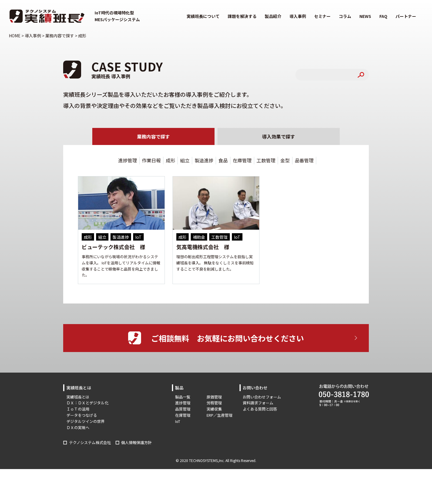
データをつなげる (81, 415)
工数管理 (266, 160)
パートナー (406, 16)
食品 (223, 160)
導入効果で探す (278, 136)
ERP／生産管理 (219, 415)
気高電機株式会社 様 (202, 247)
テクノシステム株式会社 (90, 442)
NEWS (365, 16)
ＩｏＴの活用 (77, 409)
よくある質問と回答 (260, 409)
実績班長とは (77, 397)
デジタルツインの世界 (85, 421)
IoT (177, 421)
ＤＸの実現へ (77, 427)
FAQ (383, 16)
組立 (185, 160)
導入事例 (297, 16)
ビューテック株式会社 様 (113, 247)
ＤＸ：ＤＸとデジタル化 (87, 403)
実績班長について (203, 16)
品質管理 (182, 409)
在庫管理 (242, 160)
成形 (170, 160)
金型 (285, 160)
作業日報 (151, 160)
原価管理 (214, 397)
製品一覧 (182, 397)
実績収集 (214, 409)
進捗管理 (127, 160)
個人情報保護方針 (136, 442)
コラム (345, 16)
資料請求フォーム (258, 403)
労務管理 (214, 403)
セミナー (322, 16)
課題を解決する (242, 16)
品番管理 (304, 160)
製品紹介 (273, 16)
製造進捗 (204, 160)
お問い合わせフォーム (262, 397)
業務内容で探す (153, 136)
